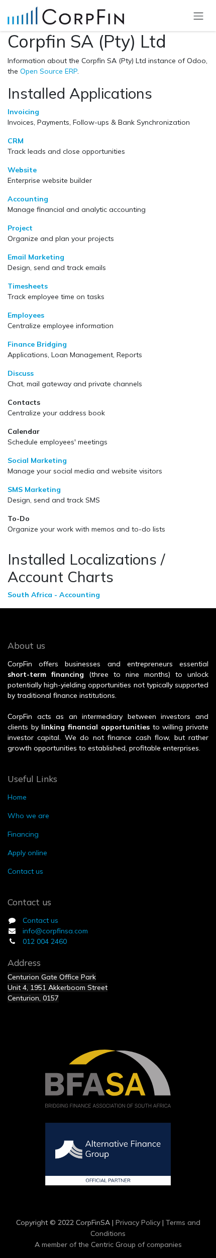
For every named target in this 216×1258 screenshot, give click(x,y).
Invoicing (23, 111)
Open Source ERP (48, 71)
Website (22, 169)
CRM (16, 140)
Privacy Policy (137, 1222)
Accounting (28, 198)
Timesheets (28, 286)
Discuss (21, 373)
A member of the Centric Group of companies (108, 1244)
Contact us (40, 920)
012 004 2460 (45, 941)
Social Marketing (37, 460)
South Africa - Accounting (54, 594)
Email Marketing (36, 257)
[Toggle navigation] (198, 15)
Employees (26, 315)
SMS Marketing (34, 489)
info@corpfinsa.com (55, 930)
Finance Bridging (37, 344)
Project (20, 227)
